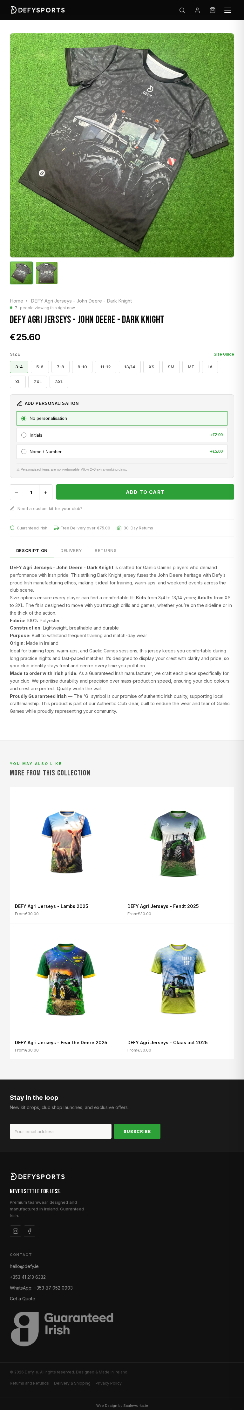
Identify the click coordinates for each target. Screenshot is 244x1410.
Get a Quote (22, 1298)
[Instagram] (15, 1231)
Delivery (71, 550)
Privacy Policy (109, 1383)
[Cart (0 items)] (212, 10)
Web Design (106, 1405)
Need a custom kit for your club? (50, 508)
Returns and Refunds (29, 1383)
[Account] (197, 10)
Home (16, 301)
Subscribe (137, 1131)
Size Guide (224, 354)
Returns (106, 550)
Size (122, 354)
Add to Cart (145, 492)
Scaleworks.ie (135, 1405)
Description (32, 550)
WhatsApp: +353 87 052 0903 (41, 1288)
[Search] (182, 10)
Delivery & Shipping (72, 1383)
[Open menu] (227, 10)
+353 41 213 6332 (28, 1277)
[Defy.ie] (38, 10)
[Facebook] (29, 1231)
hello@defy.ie (24, 1266)
